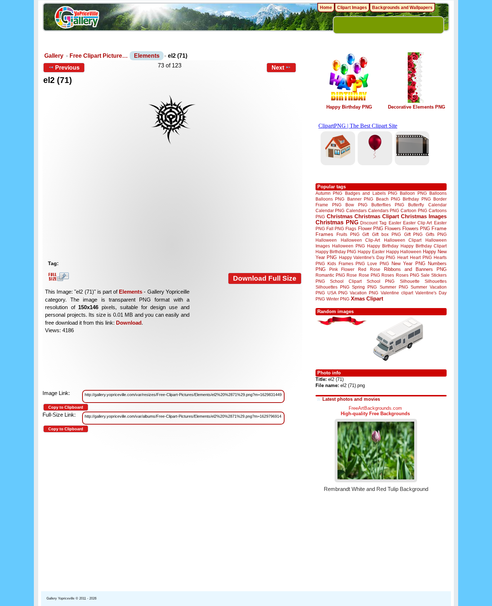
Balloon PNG (413, 193)
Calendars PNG (383, 210)
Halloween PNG (348, 245)
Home (326, 7)
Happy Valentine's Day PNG (367, 257)
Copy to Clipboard (65, 407)
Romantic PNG (330, 275)
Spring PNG (364, 287)
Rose (351, 275)
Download (129, 323)
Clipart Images (352, 7)
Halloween (326, 240)
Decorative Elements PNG (416, 107)
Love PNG (378, 263)
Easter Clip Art (417, 222)
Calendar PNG (330, 210)
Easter (395, 222)
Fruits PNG (347, 234)
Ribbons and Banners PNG (415, 269)
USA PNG (337, 292)
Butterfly (416, 204)
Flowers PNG (416, 228)
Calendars (356, 210)
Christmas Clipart (376, 216)
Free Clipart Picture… (99, 56)
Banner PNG (360, 199)
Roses (387, 275)
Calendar (437, 204)
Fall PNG (335, 228)
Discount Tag (373, 222)
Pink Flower (341, 269)
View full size (57, 276)
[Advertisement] (174, 203)
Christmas (340, 216)
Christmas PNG (337, 222)
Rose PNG (369, 275)
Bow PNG (356, 204)
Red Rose (369, 269)
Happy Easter (371, 251)
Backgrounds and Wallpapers (402, 7)
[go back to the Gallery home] (77, 18)
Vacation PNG (364, 292)
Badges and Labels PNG (371, 193)
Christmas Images (424, 216)
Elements (147, 56)
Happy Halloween (403, 251)
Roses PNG (407, 275)
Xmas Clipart (367, 298)
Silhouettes (436, 281)
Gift (365, 234)
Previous (67, 68)
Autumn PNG (329, 193)
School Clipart (345, 281)
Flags (350, 228)
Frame (439, 228)
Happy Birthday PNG (349, 107)
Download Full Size (264, 278)
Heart (402, 257)
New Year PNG (408, 263)
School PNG (380, 281)
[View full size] (172, 120)
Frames (324, 234)
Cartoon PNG (414, 210)
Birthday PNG (416, 199)
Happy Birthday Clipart (424, 245)
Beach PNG (388, 199)
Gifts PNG (436, 234)
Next (278, 68)
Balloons (438, 193)
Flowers (393, 228)
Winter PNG (337, 299)
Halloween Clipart (403, 240)
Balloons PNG (330, 199)
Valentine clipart (397, 292)
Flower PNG (370, 228)
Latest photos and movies (351, 399)
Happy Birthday (382, 245)
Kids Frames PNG (346, 263)
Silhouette (410, 281)
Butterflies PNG (387, 204)
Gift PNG (413, 234)
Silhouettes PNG (332, 287)
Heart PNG (420, 257)
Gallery (53, 56)
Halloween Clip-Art (360, 240)
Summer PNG (394, 287)
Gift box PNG (386, 234)
